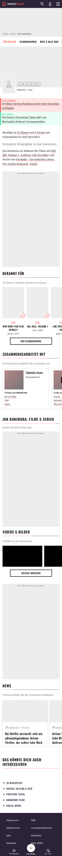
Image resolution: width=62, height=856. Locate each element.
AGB (33, 820)
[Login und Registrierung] (50, 4)
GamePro (11, 843)
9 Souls (57, 396)
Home (5, 33)
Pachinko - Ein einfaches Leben (35, 159)
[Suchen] (42, 4)
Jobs (8, 835)
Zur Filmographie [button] (31, 341)
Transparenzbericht (41, 827)
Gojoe (7, 404)
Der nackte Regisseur (15, 164)
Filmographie (28, 41)
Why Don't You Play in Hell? (13, 328)
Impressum (12, 820)
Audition (26, 155)
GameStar (36, 835)
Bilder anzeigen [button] (31, 573)
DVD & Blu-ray (49, 41)
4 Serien (40, 132)
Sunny (33, 164)
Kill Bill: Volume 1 (37, 326)
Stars (13, 33)
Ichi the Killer (40, 155)
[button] (14, 852)
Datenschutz (13, 827)
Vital (6, 400)
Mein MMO (37, 843)
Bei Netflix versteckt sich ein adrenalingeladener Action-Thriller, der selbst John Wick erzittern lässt (23, 737)
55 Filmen (23, 132)
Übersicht (10, 41)
